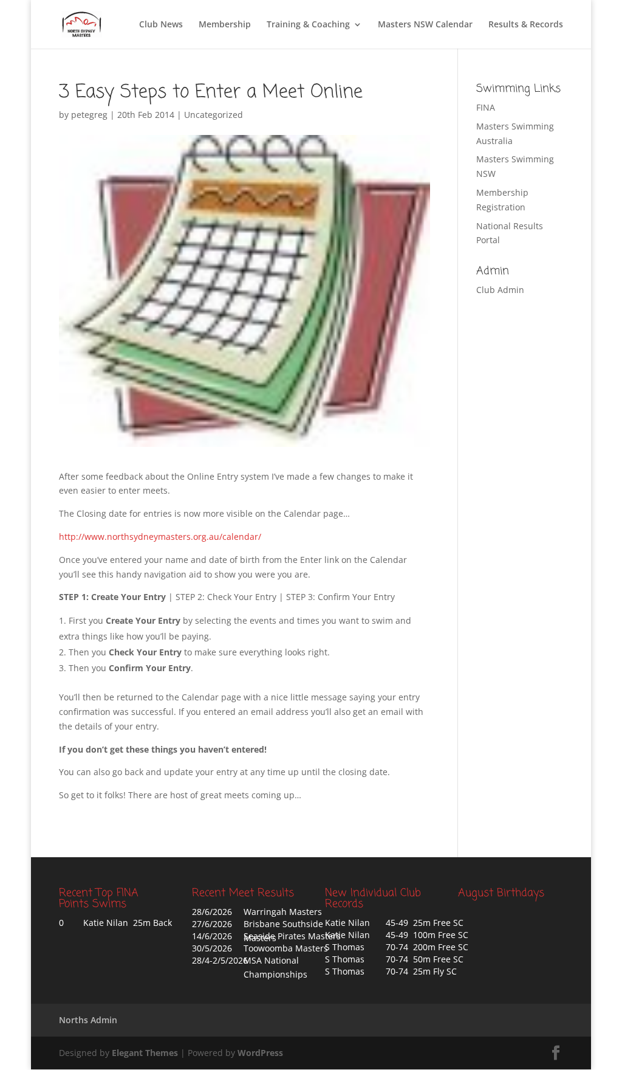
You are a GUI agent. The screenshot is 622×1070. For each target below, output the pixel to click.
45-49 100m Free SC (427, 935)
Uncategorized (213, 114)
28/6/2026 (212, 911)
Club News (161, 25)
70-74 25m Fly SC (421, 971)
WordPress (260, 1052)
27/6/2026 (212, 924)
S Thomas (344, 947)
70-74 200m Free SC (427, 947)
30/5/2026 (212, 948)
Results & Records (525, 25)
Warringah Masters (283, 911)
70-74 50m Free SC (424, 959)
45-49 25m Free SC (424, 922)
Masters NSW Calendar (425, 25)
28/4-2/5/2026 (220, 960)
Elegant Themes (145, 1052)
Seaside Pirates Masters (292, 936)
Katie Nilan (347, 922)
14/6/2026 (212, 936)
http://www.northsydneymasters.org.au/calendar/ (160, 536)
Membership (225, 25)
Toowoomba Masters (286, 948)
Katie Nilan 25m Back (127, 922)
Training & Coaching (308, 25)
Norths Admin (88, 1020)
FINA (485, 107)
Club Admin (500, 289)
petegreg (89, 114)
